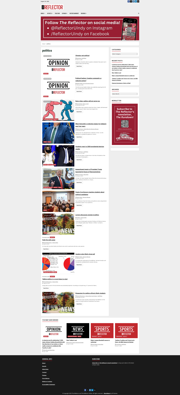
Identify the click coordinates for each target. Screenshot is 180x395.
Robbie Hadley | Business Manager (83, 197)
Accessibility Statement (48, 384)
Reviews (83, 13)
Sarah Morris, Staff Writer (121, 344)
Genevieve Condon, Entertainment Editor (76, 342)
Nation (45, 164)
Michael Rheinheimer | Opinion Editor (50, 242)
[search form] (138, 13)
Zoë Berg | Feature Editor (81, 217)
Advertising (45, 369)
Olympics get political (58, 64)
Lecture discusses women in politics (58, 224)
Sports (49, 13)
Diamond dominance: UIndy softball (121, 83)
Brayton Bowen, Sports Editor (97, 344)
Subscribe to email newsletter (104, 363)
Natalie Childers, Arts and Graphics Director (85, 83)
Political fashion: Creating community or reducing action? (58, 87)
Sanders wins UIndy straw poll (58, 263)
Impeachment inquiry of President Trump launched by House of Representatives (58, 178)
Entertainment (74, 13)
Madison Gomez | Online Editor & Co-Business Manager (87, 129)
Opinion (64, 13)
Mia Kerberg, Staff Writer (81, 58)
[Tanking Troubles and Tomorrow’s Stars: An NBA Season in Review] (126, 330)
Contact (44, 372)
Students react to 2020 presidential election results (58, 155)
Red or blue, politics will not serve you (58, 110)
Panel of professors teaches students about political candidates (58, 201)
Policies (44, 375)
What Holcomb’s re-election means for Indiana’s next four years (58, 133)
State (49, 142)
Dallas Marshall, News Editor (49, 350)
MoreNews (107, 393)
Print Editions (45, 378)
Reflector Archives (47, 381)
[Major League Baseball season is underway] (102, 330)
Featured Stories (48, 119)
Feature (57, 13)
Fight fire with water (48, 240)
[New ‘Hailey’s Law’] (78, 330)
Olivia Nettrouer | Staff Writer (82, 151)
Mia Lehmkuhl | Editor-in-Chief (82, 103)
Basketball (119, 336)
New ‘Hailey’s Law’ (116, 73)
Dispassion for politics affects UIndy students (58, 302)
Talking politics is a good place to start (55, 279)
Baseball (94, 336)
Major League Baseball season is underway (123, 75)
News (42, 13)
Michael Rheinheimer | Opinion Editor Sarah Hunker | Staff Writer (89, 296)
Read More (80, 66)
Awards (44, 366)
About (43, 363)
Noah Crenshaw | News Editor (82, 174)
